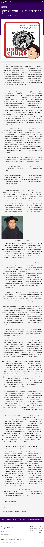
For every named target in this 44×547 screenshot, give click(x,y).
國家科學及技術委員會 (10, 539)
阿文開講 (4, 7)
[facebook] (6, 64)
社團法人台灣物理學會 (5, 531)
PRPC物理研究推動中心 (21, 539)
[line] (9, 64)
